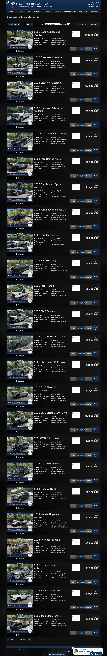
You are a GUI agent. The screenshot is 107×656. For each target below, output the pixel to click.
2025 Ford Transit (44, 285)
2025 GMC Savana (45, 311)
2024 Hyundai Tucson (48, 590)
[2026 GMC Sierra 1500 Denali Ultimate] (20, 395)
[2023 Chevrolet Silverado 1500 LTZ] (20, 115)
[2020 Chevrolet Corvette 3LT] (20, 65)
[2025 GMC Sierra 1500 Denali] (20, 369)
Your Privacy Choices (62, 651)
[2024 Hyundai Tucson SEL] (20, 598)
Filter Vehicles (14, 24)
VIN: (52, 44)
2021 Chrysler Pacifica (50, 133)
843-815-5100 (94, 6)
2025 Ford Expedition (50, 209)
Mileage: (54, 38)
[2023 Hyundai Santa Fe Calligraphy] (20, 572)
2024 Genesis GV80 (45, 489)
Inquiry (73, 49)
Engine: (36, 40)
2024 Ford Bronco (48, 158)
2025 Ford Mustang (46, 260)
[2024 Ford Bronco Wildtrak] (20, 166)
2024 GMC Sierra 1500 (49, 336)
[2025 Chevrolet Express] (20, 90)
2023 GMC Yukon (47, 463)
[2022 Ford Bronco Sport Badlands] (20, 192)
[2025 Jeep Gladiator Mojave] (20, 623)
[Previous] (77, 24)
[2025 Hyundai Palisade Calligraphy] (20, 547)
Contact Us (17, 649)
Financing (88, 49)
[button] (73, 648)
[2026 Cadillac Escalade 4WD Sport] (20, 39)
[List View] (31, 24)
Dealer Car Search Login (42, 651)
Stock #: (36, 38)
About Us (12, 649)
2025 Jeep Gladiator (48, 615)
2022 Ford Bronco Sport (47, 185)
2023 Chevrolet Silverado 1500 (48, 109)
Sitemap (56, 651)
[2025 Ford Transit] (20, 293)
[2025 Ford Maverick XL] (20, 242)
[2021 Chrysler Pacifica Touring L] (20, 141)
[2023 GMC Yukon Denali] (20, 471)
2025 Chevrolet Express (47, 82)
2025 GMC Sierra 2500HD (50, 412)
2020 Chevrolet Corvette (49, 57)
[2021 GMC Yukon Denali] (20, 446)
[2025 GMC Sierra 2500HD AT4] (20, 420)
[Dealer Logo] (30, 4)
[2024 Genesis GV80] (20, 496)
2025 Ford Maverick (46, 235)
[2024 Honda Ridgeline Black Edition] (20, 522)
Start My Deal (81, 49)
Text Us (96, 49)
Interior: (53, 42)
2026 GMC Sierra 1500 (47, 389)
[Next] (97, 24)
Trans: (36, 42)
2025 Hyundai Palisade (47, 541)
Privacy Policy (22, 649)
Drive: (36, 44)
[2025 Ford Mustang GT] (20, 268)
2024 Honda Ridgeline (46, 515)
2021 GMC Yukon (46, 438)
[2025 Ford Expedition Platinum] (20, 217)
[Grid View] (28, 24)
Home (8, 649)
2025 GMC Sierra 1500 (49, 362)
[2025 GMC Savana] (20, 319)
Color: (53, 40)
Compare (21, 51)
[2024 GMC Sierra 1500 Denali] (20, 344)
